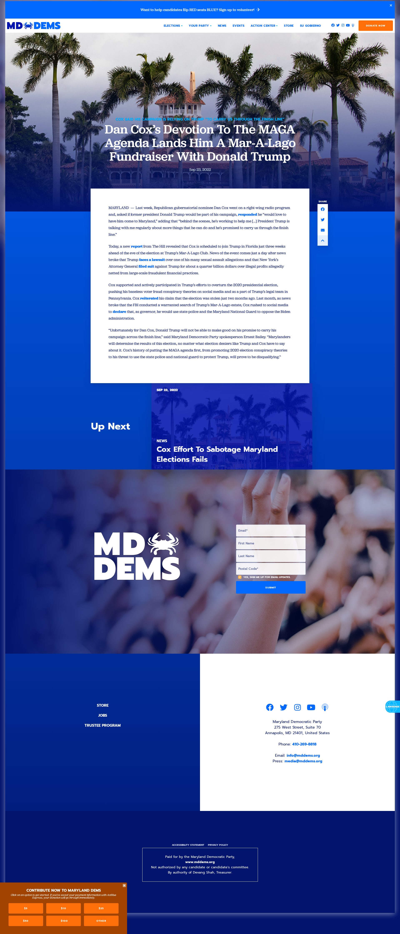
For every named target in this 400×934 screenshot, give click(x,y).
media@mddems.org (303, 761)
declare (119, 311)
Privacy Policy (218, 845)
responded (247, 214)
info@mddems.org (303, 755)
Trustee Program (103, 725)
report (136, 246)
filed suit (146, 266)
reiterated (149, 298)
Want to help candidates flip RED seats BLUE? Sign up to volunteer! (197, 9)
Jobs (102, 715)
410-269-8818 (304, 744)
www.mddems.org (200, 862)
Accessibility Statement (188, 845)
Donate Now (375, 26)
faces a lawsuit (152, 259)
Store (103, 705)
